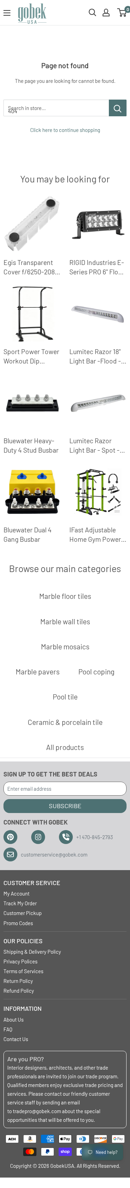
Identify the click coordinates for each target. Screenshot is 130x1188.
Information (22, 1008)
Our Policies (23, 941)
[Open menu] (6, 13)
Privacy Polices (20, 961)
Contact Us (15, 1039)
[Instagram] (38, 837)
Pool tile (65, 696)
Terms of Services (23, 971)
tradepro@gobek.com (37, 1111)
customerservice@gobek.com (54, 854)
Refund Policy (18, 990)
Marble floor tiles (65, 596)
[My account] (106, 12)
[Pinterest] (10, 837)
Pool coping (96, 671)
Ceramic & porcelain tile (65, 722)
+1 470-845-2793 (94, 837)
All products (65, 747)
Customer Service (31, 882)
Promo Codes (18, 923)
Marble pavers (38, 671)
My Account (16, 893)
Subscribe (65, 806)
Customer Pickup (22, 913)
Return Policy (18, 981)
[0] (122, 12)
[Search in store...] (118, 108)
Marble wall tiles (65, 621)
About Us (13, 1019)
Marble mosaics (65, 646)
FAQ (7, 1029)
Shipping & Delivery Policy (32, 951)
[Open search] (92, 12)
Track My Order (20, 903)
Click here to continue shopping (65, 130)
